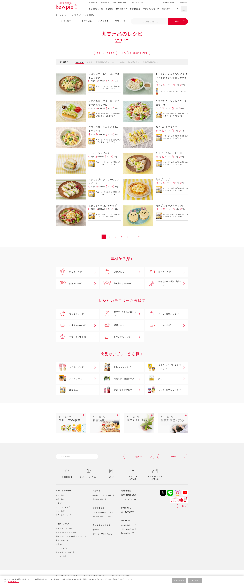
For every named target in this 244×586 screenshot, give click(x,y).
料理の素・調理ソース (124, 378)
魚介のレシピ (164, 272)
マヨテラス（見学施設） (133, 477)
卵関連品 (73, 390)
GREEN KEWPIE (140, 53)
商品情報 (109, 9)
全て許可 (195, 581)
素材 (160, 378)
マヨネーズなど (76, 367)
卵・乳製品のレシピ (123, 283)
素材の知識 (87, 21)
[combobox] (159, 21)
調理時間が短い (102, 62)
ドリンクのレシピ (122, 337)
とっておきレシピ (96, 9)
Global (182, 2)
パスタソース (75, 378)
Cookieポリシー (13, 582)
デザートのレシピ (77, 337)
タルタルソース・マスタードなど (169, 367)
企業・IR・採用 (168, 2)
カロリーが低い (118, 62)
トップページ (61, 15)
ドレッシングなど (122, 367)
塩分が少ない (134, 62)
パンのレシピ (164, 325)
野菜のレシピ (75, 272)
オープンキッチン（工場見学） (155, 477)
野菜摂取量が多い (150, 62)
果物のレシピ (120, 272)
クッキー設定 (179, 581)
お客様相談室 (135, 9)
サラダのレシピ (76, 314)
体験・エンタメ (121, 9)
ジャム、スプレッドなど (169, 390)
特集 (120, 21)
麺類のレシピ (120, 325)
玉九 (124, 53)
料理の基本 (103, 21)
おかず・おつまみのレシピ (125, 314)
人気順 (89, 62)
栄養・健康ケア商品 (123, 390)
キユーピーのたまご (106, 53)
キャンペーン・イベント (89, 477)
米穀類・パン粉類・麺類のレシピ (170, 283)
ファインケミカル (136, 2)
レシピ (111, 477)
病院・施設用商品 (119, 2)
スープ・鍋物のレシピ (168, 314)
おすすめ (80, 62)
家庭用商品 (93, 2)
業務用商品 (105, 2)
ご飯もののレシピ (77, 325)
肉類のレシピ (75, 283)
